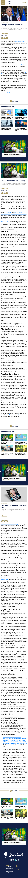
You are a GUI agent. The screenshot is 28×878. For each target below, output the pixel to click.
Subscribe (24, 2)
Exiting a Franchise (9, 872)
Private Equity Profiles (4, 22)
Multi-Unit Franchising (9, 871)
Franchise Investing (4, 178)
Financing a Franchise (9, 868)
